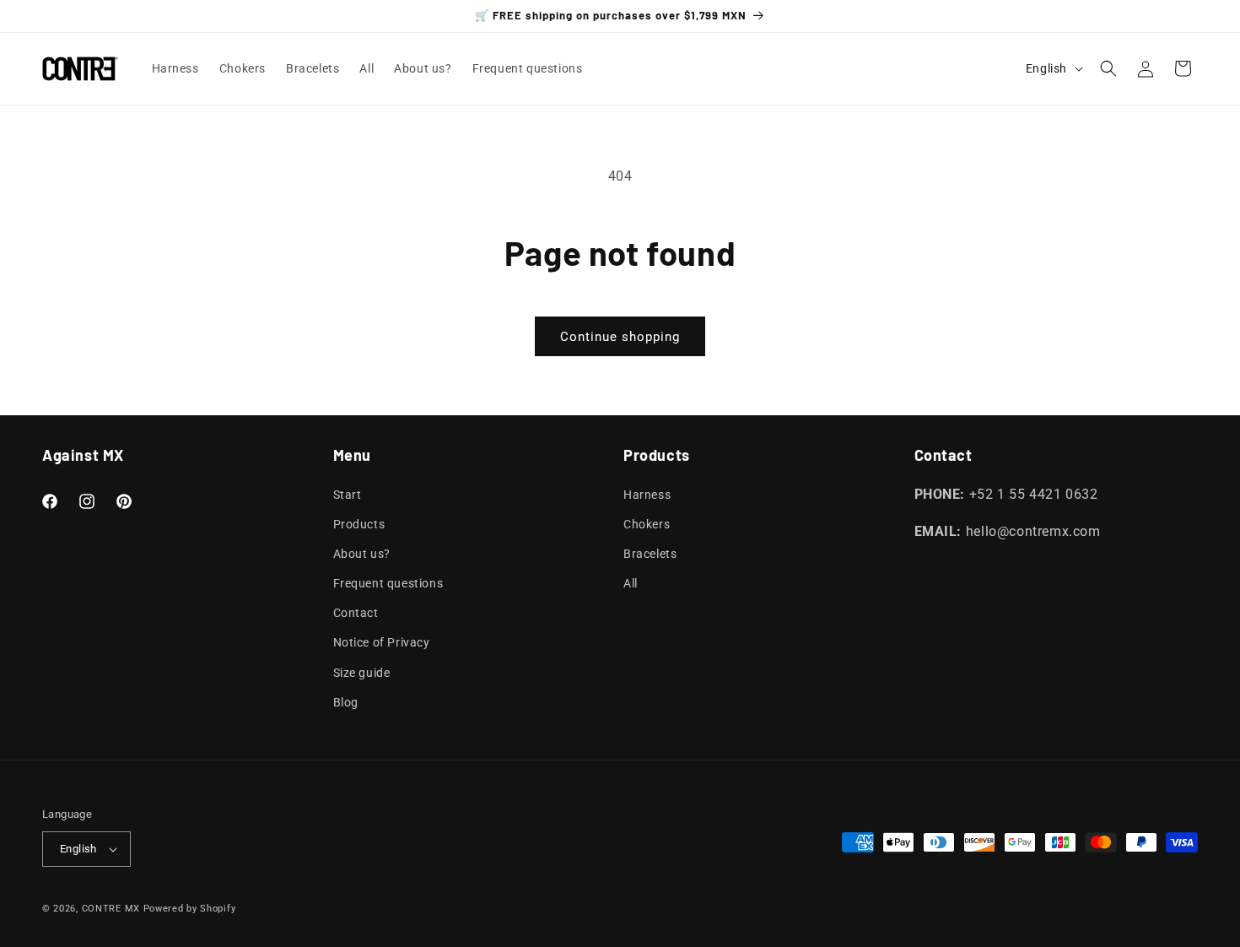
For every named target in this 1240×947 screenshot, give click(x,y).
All (630, 583)
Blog (346, 702)
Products (359, 524)
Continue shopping (620, 336)
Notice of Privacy (381, 643)
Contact (356, 613)
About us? (362, 553)
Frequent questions (388, 583)
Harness (647, 494)
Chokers (646, 524)
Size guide (362, 672)
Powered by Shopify (189, 908)
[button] (1108, 68)
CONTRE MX (111, 908)
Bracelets (650, 553)
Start (347, 494)
